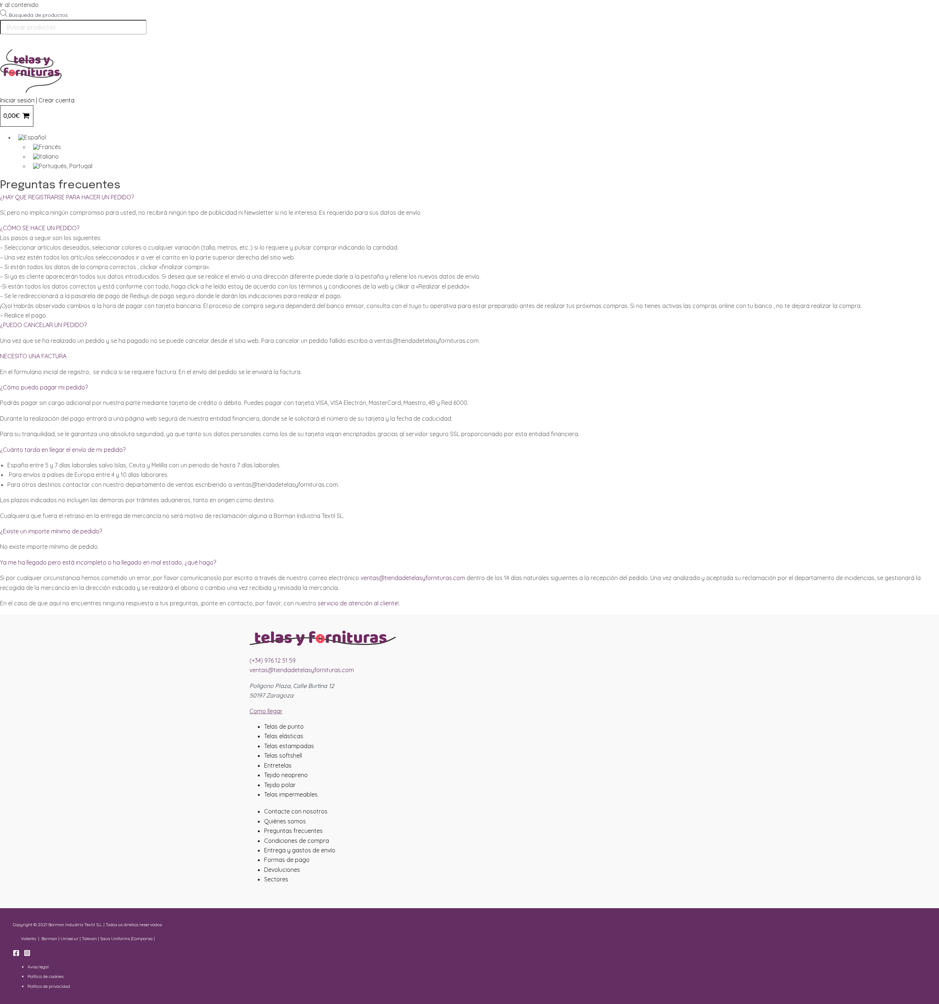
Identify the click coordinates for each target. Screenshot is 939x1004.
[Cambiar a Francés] (242, 147)
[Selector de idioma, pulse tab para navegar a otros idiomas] (235, 137)
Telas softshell (283, 755)
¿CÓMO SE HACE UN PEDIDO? (39, 228)
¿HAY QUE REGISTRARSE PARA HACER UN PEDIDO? (67, 197)
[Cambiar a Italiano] (242, 156)
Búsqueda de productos (38, 15)
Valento (28, 938)
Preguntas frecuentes (293, 830)
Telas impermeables (291, 794)
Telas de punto (284, 726)
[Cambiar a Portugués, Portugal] (242, 166)
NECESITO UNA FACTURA (33, 356)
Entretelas (278, 765)
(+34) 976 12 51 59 (272, 660)
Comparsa (142, 938)
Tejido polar (280, 785)
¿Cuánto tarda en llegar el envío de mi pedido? (62, 449)
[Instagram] (27, 954)
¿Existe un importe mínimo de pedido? (51, 531)
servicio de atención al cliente (358, 603)
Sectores (276, 879)
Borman (49, 938)
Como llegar (265, 711)
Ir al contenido (19, 4)
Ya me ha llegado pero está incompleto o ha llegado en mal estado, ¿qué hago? (108, 562)
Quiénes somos (285, 821)
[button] (469, 197)
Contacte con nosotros (296, 811)
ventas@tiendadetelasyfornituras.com (413, 577)
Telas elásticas (283, 736)
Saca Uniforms (115, 938)
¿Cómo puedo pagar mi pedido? (44, 387)
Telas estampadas (289, 746)
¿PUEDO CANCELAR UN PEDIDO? (43, 325)
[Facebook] (16, 954)
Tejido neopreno (286, 775)
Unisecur (69, 938)
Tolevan (89, 938)
